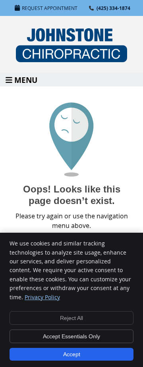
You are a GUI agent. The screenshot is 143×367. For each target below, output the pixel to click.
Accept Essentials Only (71, 336)
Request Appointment (49, 8)
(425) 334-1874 (113, 8)
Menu (25, 79)
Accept (71, 354)
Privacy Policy (42, 297)
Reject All (71, 318)
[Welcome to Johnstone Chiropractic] (71, 59)
